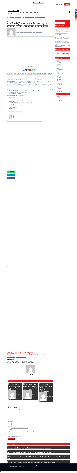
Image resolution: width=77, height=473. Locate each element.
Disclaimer (59, 98)
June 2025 (59, 77)
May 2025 (59, 79)
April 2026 (59, 64)
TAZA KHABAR (39, 32)
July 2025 (59, 76)
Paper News (21, 466)
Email (9, 426)
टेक (23, 12)
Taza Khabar (38, 2)
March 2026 (59, 65)
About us (58, 96)
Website (9, 429)
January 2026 (59, 68)
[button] (69, 13)
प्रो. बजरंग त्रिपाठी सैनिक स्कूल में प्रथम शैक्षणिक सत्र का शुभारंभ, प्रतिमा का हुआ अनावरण (20, 352)
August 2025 (59, 75)
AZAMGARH (29, 32)
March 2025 (59, 81)
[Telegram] (35, 69)
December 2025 (60, 69)
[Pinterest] (30, 69)
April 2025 (59, 80)
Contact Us (59, 97)
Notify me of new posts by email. (15, 436)
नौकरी (27, 12)
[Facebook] (24, 69)
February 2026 (59, 66)
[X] (26, 69)
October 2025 (59, 72)
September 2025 (60, 73)
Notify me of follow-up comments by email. (17, 433)
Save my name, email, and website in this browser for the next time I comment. (23, 431)
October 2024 (59, 88)
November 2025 (60, 70)
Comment (10, 421)
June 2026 (59, 61)
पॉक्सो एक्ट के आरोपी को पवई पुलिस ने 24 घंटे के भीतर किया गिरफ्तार (16, 357)
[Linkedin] (28, 69)
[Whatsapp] (32, 69)
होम (20, 12)
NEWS (34, 32)
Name (9, 424)
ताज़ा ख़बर (19, 32)
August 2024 (59, 91)
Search (56, 20)
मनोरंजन (31, 12)
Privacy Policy (59, 100)
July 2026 (59, 60)
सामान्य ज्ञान (36, 12)
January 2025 (59, 84)
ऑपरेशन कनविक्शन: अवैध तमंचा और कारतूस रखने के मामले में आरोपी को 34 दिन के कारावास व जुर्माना (21, 353)
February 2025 (59, 83)
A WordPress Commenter (61, 51)
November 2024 (60, 87)
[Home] (7, 12)
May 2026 (59, 62)
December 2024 (60, 85)
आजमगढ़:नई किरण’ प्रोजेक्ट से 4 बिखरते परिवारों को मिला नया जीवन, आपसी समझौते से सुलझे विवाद (62, 42)
